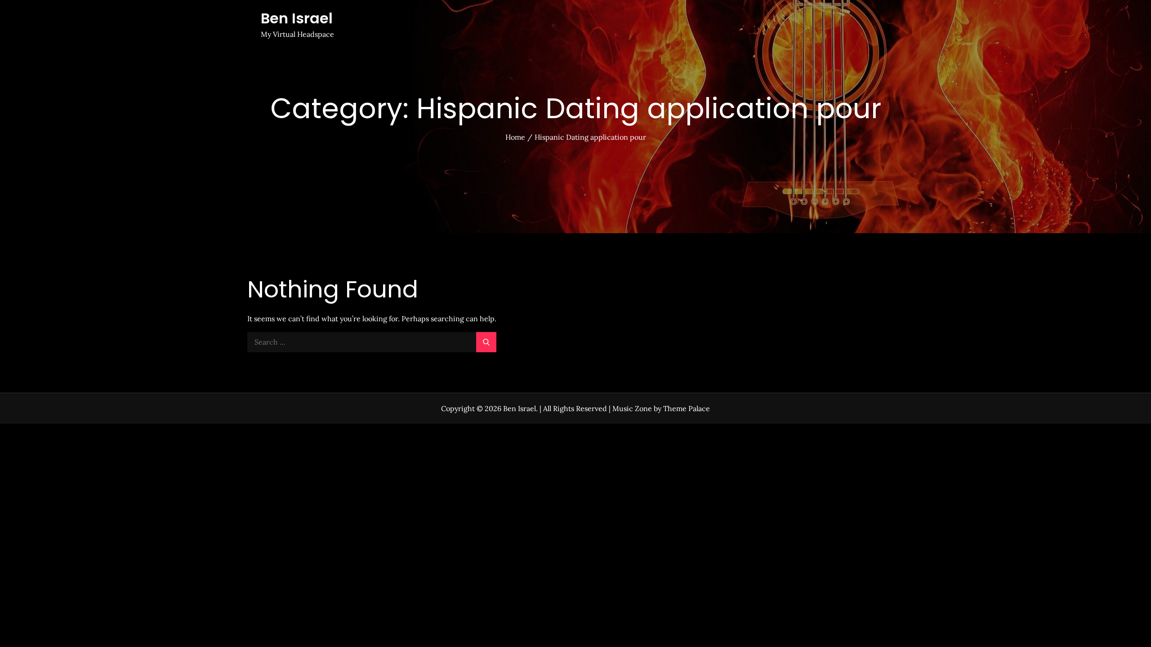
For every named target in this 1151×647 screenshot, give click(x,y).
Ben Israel (297, 18)
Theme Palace (686, 408)
